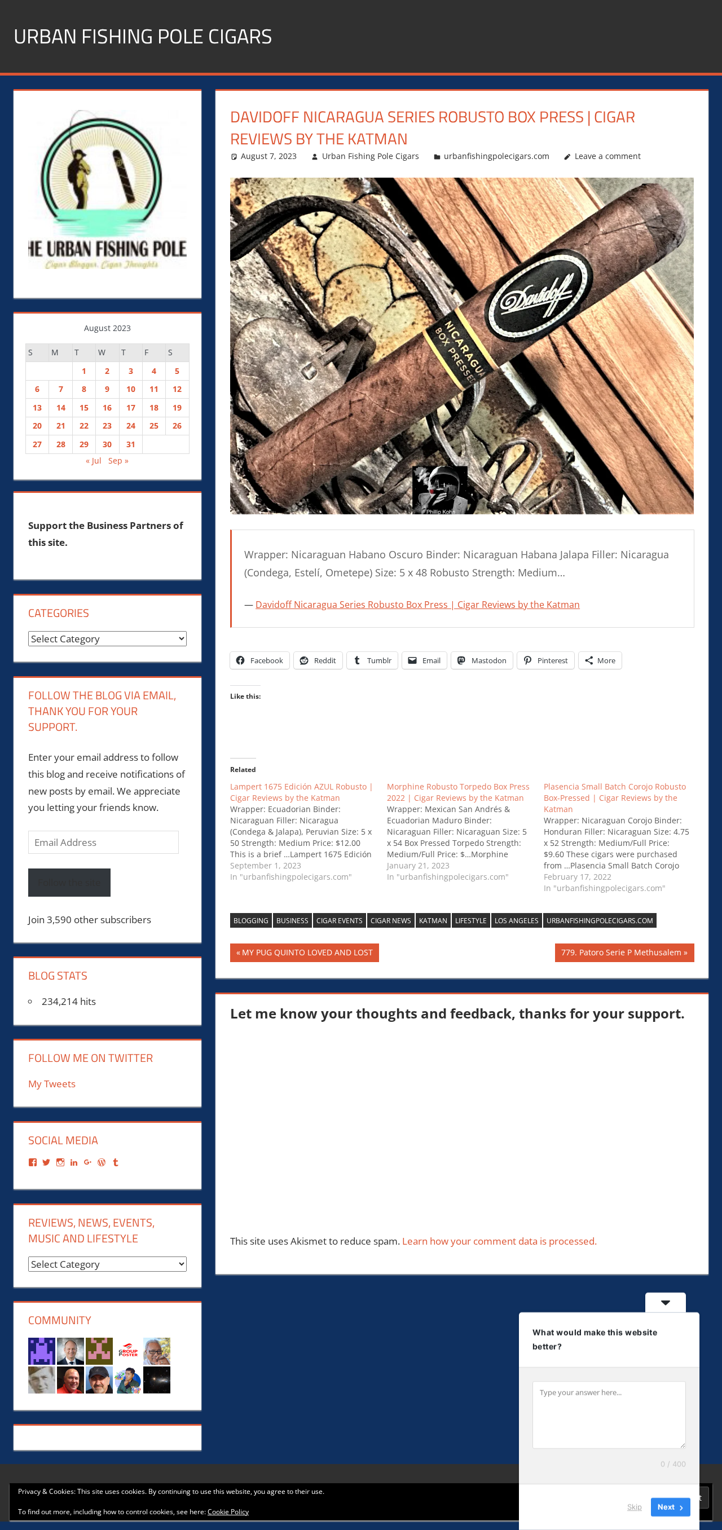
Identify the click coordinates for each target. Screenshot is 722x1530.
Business (292, 920)
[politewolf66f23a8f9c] (99, 1350)
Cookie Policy (228, 1511)
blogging (251, 920)
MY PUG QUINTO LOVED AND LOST (307, 954)
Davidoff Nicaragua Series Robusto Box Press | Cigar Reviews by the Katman (418, 604)
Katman (433, 920)
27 (37, 444)
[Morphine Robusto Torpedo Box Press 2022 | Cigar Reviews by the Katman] (465, 832)
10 (130, 388)
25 (154, 425)
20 (37, 425)
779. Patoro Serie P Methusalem (621, 954)
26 (177, 425)
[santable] (156, 1379)
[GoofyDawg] (156, 1350)
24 (130, 425)
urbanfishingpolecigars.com (496, 156)
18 (154, 407)
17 (130, 407)
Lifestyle (471, 920)
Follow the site (69, 882)
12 (177, 388)
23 (107, 425)
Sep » (118, 460)
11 (154, 388)
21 (60, 425)
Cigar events (339, 920)
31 (130, 444)
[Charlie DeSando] (70, 1379)
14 (60, 407)
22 (84, 425)
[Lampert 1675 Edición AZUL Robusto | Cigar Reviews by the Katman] (308, 832)
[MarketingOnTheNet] (70, 1350)
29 (84, 444)
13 (37, 407)
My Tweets (52, 1083)
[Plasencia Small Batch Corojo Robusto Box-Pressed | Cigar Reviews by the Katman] (622, 837)
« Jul (94, 460)
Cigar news (391, 920)
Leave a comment (608, 156)
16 (107, 407)
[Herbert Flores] (128, 1379)
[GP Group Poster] (128, 1350)
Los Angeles (517, 920)
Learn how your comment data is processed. (499, 1240)
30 (107, 444)
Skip (634, 1506)
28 (60, 444)
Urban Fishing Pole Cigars (143, 35)
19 (177, 407)
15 (84, 407)
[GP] (41, 1379)
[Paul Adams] (41, 1350)
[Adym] (99, 1379)
